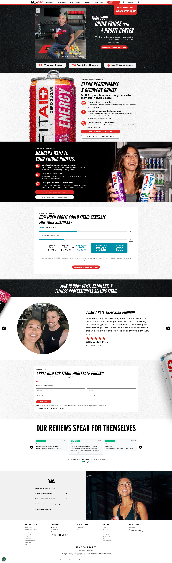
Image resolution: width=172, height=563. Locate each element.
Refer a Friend (107, 540)
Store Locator (133, 527)
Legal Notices (106, 534)
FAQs (104, 527)
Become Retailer (136, 530)
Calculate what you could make (100, 136)
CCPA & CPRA (101, 559)
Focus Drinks (28, 531)
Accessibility (91, 559)
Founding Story (81, 527)
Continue (43, 401)
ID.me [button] (104, 538)
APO (104, 531)
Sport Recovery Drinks (31, 529)
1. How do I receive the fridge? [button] (45, 488)
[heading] (86, 328)
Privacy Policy (70, 559)
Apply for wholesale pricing (114, 47)
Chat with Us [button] (56, 529)
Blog (78, 529)
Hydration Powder (30, 540)
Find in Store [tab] (75, 3)
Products (49, 2)
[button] (124, 2)
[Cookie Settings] (4, 559)
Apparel (87, 2)
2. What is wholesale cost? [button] (43, 493)
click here (52, 408)
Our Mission (80, 531)
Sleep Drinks (28, 542)
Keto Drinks (28, 536)
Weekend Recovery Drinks (32, 534)
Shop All (27, 544)
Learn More (99, 2)
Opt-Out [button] (122, 559)
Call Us (55, 527)
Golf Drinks (28, 538)
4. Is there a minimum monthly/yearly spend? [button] (50, 504)
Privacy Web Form (81, 559)
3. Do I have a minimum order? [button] (45, 498)
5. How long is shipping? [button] (43, 509)
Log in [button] (130, 2)
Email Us (55, 531)
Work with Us (106, 536)
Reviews (105, 529)
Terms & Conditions (112, 559)
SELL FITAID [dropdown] (62, 2)
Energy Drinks (28, 527)
